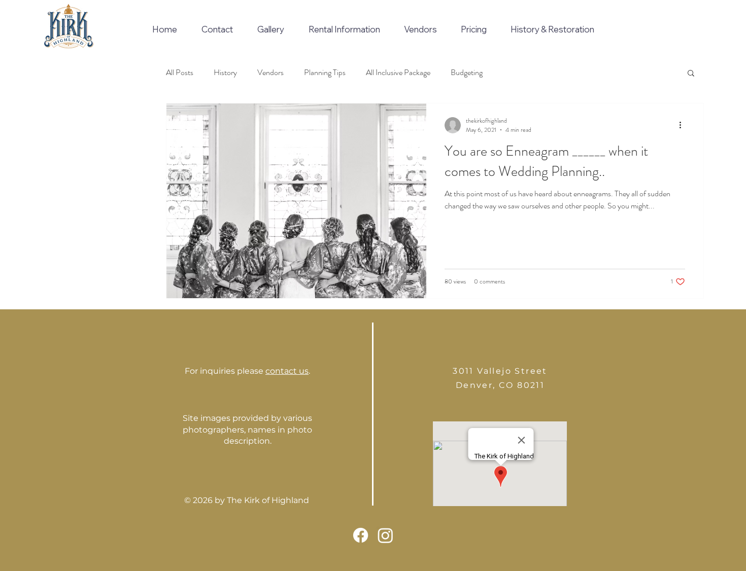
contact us (287, 371)
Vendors (270, 72)
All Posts (179, 72)
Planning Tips (325, 72)
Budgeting (467, 72)
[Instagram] (385, 535)
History (225, 72)
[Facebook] (360, 535)
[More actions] (683, 125)
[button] (691, 73)
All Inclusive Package (398, 72)
